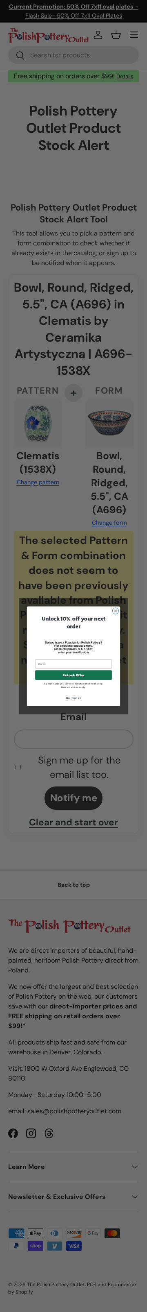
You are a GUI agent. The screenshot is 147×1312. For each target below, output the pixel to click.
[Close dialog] (115, 610)
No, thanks (73, 698)
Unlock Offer (73, 675)
